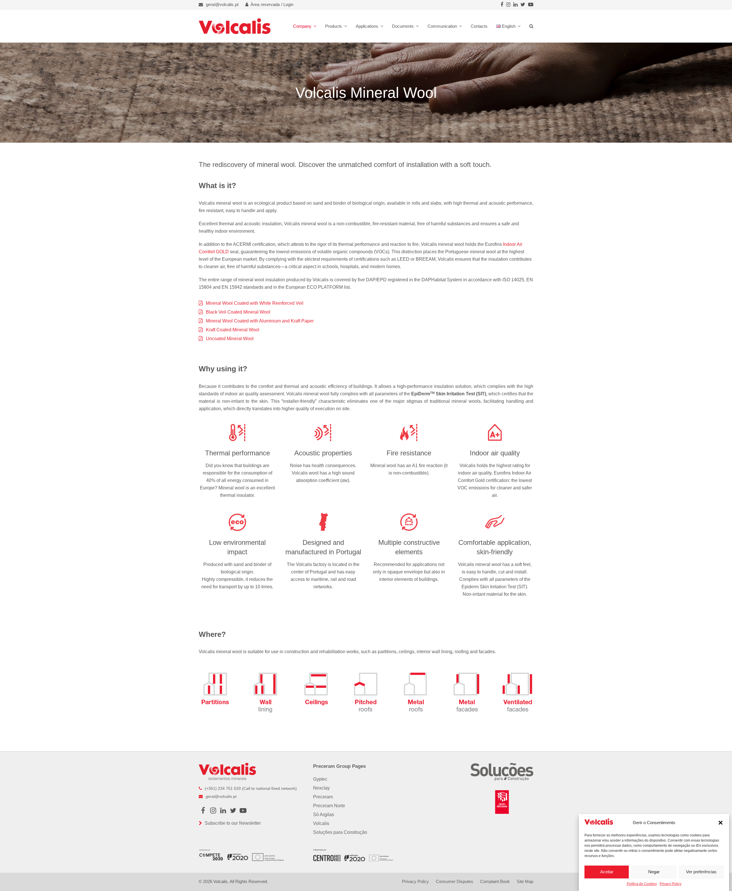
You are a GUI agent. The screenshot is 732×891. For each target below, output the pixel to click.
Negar (654, 871)
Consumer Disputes (454, 881)
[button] (720, 823)
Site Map (525, 881)
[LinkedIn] (515, 4)
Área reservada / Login (271, 4)
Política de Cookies (642, 884)
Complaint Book (495, 881)
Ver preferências (701, 871)
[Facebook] (501, 4)
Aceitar (606, 871)
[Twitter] (522, 4)
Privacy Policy (670, 884)
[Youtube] (530, 4)
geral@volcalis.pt (222, 4)
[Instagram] (508, 4)
